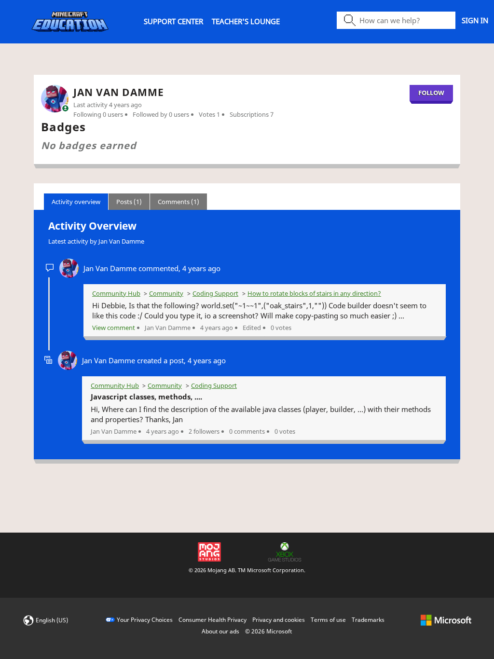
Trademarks (368, 620)
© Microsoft (268, 631)
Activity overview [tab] (76, 201)
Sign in (475, 20)
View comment (113, 327)
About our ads (220, 631)
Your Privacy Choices (145, 620)
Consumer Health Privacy (212, 620)
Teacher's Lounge (246, 21)
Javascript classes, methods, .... (146, 396)
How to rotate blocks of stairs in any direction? (314, 293)
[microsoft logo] (446, 620)
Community (166, 293)
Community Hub (116, 293)
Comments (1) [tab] (178, 201)
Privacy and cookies (278, 620)
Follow (431, 92)
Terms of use (328, 620)
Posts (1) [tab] (129, 201)
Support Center (173, 21)
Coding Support (215, 293)
